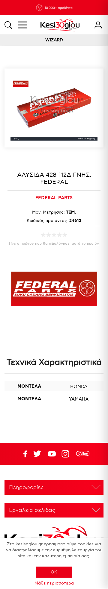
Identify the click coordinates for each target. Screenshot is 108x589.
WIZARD (54, 39)
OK (54, 572)
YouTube (37, 454)
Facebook (22, 454)
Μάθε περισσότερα (54, 583)
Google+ (67, 454)
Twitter (52, 454)
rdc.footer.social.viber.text (82, 454)
